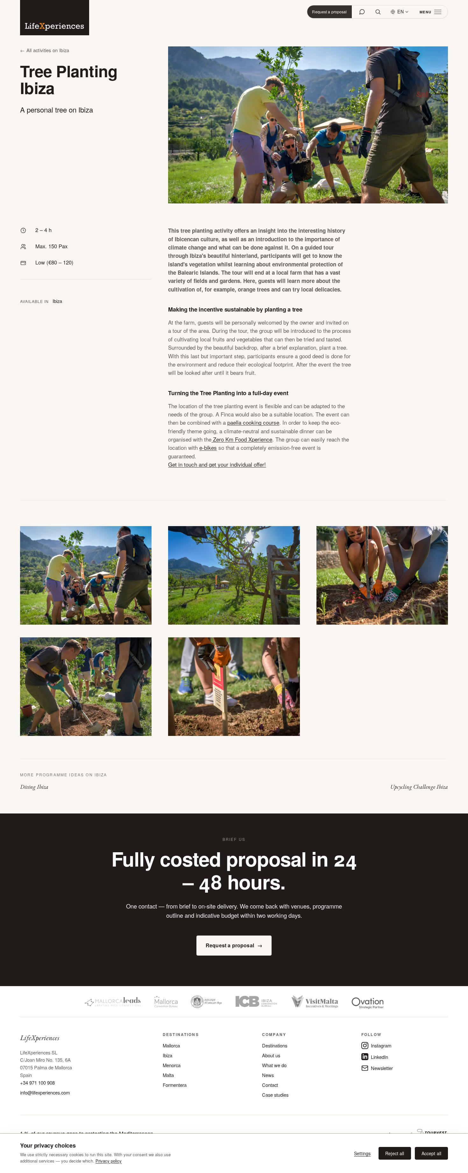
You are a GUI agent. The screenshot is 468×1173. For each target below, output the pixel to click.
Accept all (431, 1153)
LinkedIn (379, 1056)
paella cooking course (253, 422)
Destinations (274, 1045)
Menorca (172, 1065)
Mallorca (171, 1045)
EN (400, 11)
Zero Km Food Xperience (241, 439)
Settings (362, 1153)
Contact (270, 1084)
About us (271, 1055)
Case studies (275, 1094)
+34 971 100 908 (37, 1082)
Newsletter (382, 1068)
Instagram (381, 1045)
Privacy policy (109, 1161)
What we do (274, 1065)
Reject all (394, 1153)
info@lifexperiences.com (45, 1092)
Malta (168, 1075)
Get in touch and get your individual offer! (217, 464)
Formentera (175, 1084)
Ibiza (167, 1055)
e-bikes (208, 447)
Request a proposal (329, 11)
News (268, 1075)
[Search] (378, 11)
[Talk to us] (362, 11)
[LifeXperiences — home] (54, 17)
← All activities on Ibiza (44, 50)
